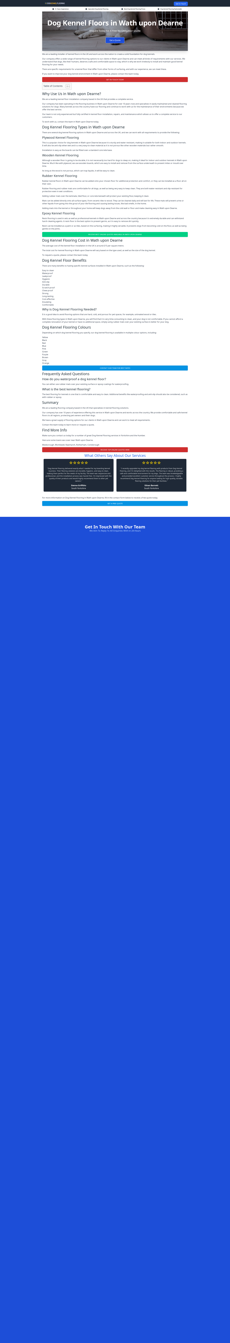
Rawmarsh (70, 444)
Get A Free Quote (115, 503)
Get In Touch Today (115, 79)
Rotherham (81, 444)
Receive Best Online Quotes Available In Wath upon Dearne (115, 234)
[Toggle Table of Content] (66, 86)
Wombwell (60, 444)
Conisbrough (93, 444)
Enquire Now (115, 511)
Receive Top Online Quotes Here (115, 450)
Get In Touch (181, 4)
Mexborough (48, 444)
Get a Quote (115, 40)
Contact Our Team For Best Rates (115, 368)
